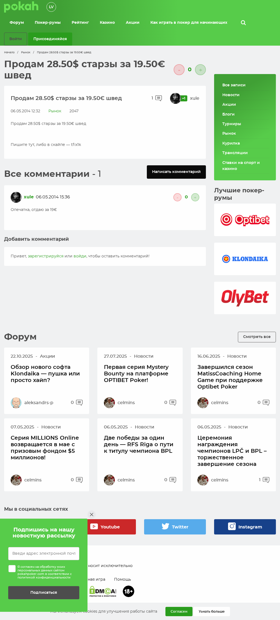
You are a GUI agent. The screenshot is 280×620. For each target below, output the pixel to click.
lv (51, 7)
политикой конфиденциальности (44, 577)
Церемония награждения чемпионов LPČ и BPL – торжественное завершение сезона (232, 451)
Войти (15, 39)
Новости (231, 95)
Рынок (25, 52)
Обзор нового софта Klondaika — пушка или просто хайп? (45, 374)
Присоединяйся (50, 39)
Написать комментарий (176, 172)
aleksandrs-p (38, 403)
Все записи (234, 85)
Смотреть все (257, 337)
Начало (9, 52)
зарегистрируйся (45, 256)
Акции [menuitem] (132, 23)
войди (80, 256)
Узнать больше (212, 611)
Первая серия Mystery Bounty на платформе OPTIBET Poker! (136, 374)
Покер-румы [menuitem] (48, 23)
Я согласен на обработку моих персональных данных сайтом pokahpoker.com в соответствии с (45, 572)
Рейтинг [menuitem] (80, 23)
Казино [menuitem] (107, 23)
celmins (126, 403)
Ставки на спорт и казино (241, 166)
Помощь (122, 579)
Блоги (228, 114)
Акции (229, 105)
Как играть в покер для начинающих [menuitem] (188, 23)
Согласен (179, 611)
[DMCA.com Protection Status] (102, 591)
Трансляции (235, 153)
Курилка (231, 143)
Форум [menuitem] (17, 23)
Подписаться (43, 592)
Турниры (231, 124)
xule (194, 98)
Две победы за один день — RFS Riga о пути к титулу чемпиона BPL (138, 444)
